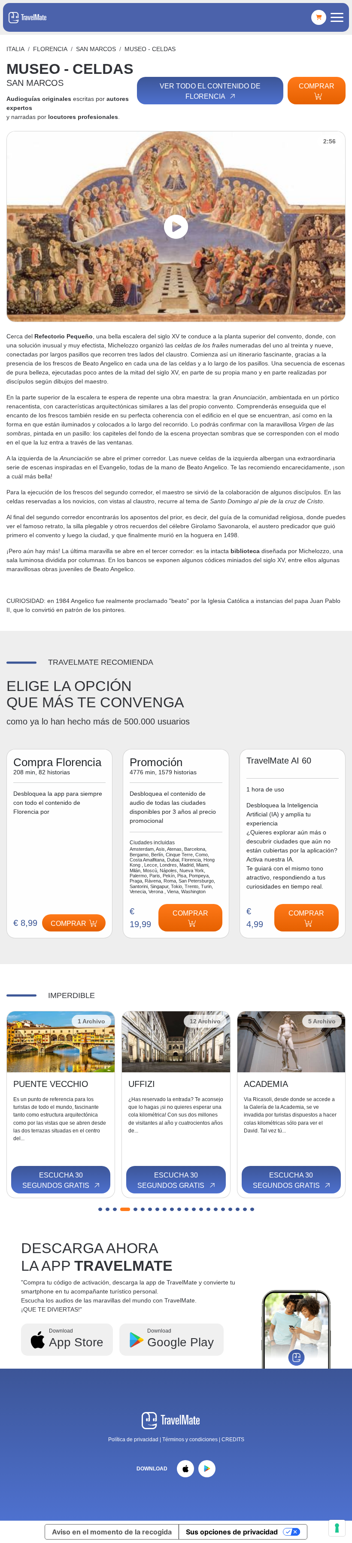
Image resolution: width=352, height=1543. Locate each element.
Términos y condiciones (190, 1439)
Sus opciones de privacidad (232, 1532)
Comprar (316, 86)
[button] (100, 1209)
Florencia (50, 49)
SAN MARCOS (96, 49)
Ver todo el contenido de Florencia (210, 91)
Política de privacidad (133, 1439)
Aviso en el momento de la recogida (112, 1532)
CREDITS (233, 1439)
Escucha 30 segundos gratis (56, 1180)
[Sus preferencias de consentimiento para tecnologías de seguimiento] (337, 1528)
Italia (15, 49)
